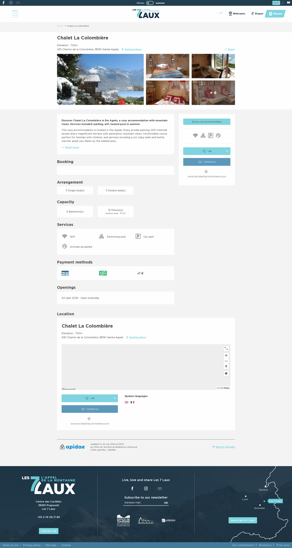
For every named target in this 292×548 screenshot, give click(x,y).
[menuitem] (145, 14)
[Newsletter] (18, 3)
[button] (282, 2)
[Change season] (151, 3)
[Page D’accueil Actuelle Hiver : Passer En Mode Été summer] (150, 3)
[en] (288, 2)
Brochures (265, 545)
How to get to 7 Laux (243, 520)
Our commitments (243, 545)
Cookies (66, 545)
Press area (283, 545)
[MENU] (15, 16)
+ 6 (213, 92)
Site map (50, 545)
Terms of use (10, 545)
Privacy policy (32, 545)
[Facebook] (3, 3)
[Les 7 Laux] (48, 493)
